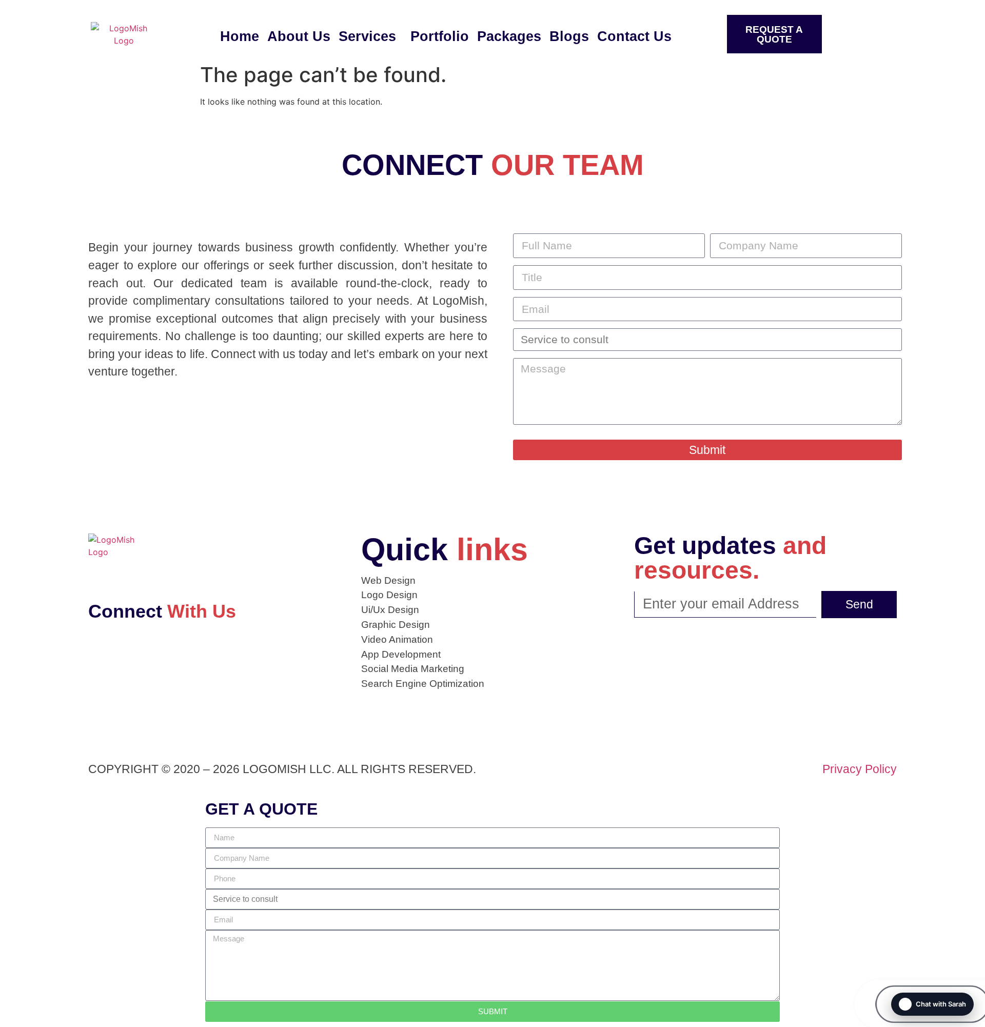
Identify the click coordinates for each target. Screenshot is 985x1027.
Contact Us (634, 36)
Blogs (569, 36)
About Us (298, 36)
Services (367, 36)
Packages (509, 36)
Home (239, 36)
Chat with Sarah (941, 1004)
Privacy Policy (859, 769)
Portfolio (439, 36)
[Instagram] (130, 655)
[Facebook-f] (102, 655)
